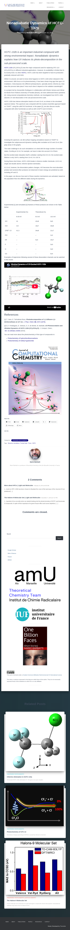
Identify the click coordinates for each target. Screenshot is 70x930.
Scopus (10, 556)
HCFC (23, 73)
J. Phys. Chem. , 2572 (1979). (35, 322)
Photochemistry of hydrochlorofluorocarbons (23, 338)
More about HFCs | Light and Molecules (18, 485)
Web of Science (12, 553)
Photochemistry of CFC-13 (16, 832)
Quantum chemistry (30, 897)
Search (9, 534)
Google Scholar (12, 550)
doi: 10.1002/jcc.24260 (12, 331)
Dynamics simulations (14, 443)
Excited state (23, 443)
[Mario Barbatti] (35, 453)
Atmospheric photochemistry (19, 440)
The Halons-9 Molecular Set (17, 900)
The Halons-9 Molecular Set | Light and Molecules (22, 497)
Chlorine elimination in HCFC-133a (19, 777)
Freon (30, 443)
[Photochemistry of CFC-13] (35, 805)
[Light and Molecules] (14, 5)
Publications (50, 3)
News (32, 3)
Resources (50, 7)
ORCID (10, 560)
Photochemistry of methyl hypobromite (21, 341)
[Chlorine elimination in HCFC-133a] (35, 741)
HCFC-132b (8, 67)
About (40, 3)
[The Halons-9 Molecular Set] (35, 867)
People (60, 3)
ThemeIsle (63, 926)
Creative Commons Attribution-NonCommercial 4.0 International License (42, 675)
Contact (61, 7)
